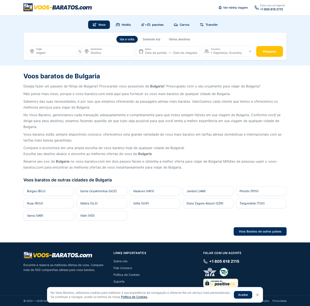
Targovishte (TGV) (252, 203)
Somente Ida (151, 39)
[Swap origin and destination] (80, 51)
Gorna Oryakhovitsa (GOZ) (98, 191)
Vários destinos (179, 39)
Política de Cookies (126, 274)
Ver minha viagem (235, 7)
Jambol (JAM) (196, 191)
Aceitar (243, 294)
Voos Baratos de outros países (260, 231)
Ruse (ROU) (35, 203)
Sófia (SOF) (141, 203)
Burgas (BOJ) (36, 191)
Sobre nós (120, 261)
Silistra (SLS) (89, 203)
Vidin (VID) (87, 215)
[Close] (257, 295)
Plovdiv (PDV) (249, 191)
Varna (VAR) (35, 215)
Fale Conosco (122, 268)
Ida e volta (127, 39)
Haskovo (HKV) (143, 191)
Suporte (118, 281)
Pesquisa (269, 51)
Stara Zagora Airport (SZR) (204, 203)
